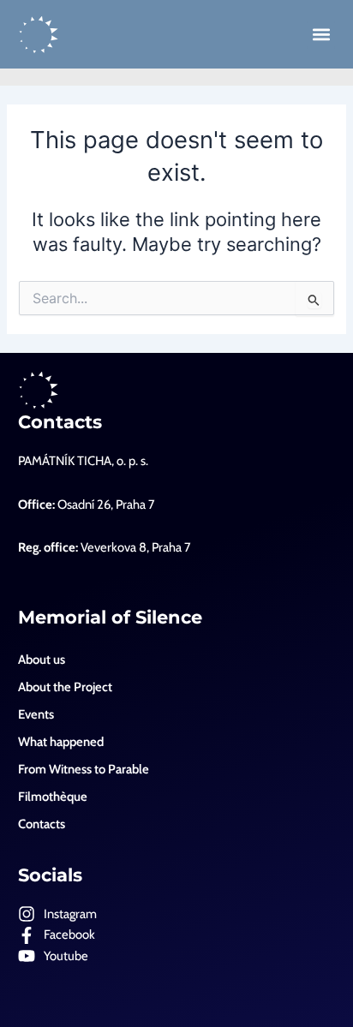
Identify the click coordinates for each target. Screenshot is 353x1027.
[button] (321, 35)
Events (36, 714)
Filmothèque (52, 796)
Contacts (60, 422)
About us (41, 659)
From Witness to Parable (83, 769)
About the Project (65, 687)
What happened (61, 741)
